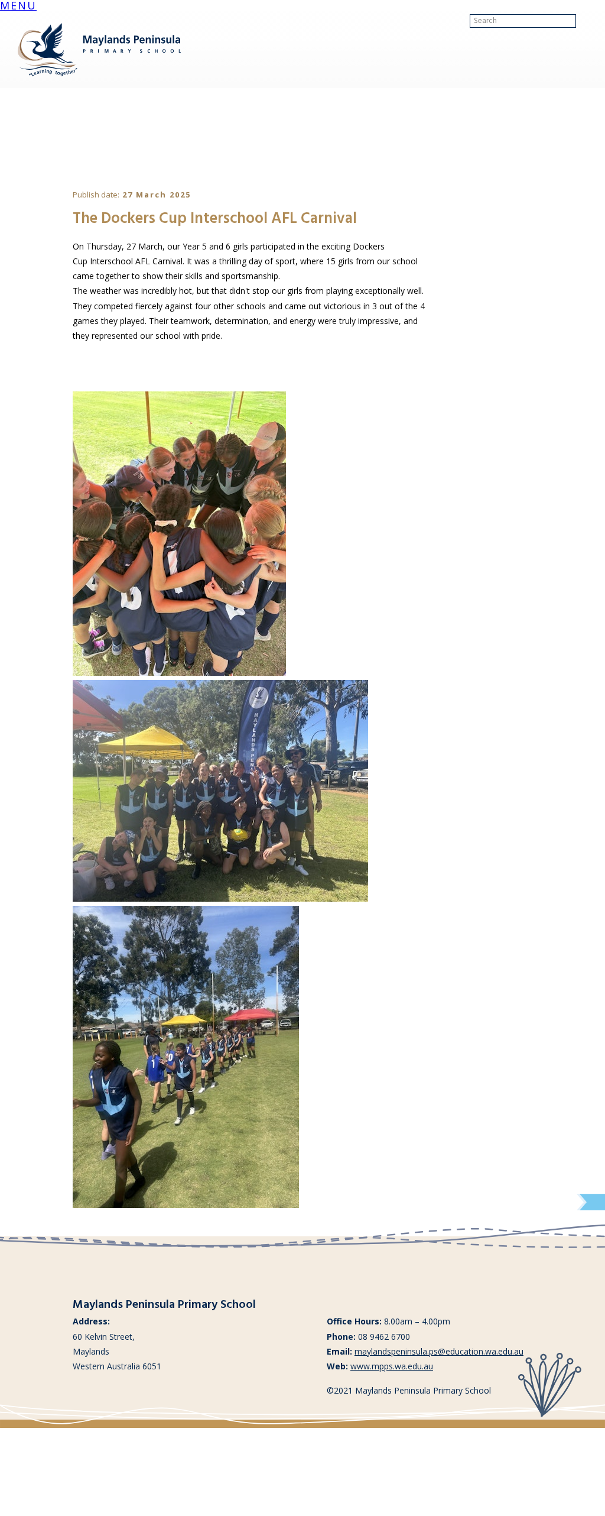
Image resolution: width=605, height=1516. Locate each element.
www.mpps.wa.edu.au (391, 1366)
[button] (18, 7)
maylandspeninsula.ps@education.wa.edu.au (438, 1351)
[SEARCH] (585, 21)
